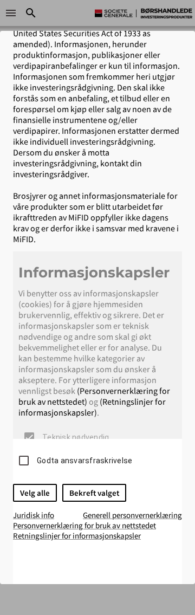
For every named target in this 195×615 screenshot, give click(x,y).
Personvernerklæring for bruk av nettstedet (84, 525)
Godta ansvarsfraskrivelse (84, 460)
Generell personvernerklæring (132, 515)
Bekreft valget (94, 493)
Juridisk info (33, 515)
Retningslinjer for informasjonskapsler (77, 535)
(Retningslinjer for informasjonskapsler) (92, 407)
